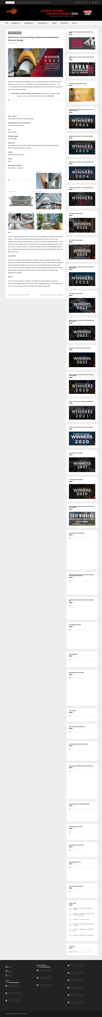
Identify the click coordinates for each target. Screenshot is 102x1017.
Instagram (9, 971)
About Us (74, 23)
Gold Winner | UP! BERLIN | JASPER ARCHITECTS (19, 295)
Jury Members (64, 23)
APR (9, 42)
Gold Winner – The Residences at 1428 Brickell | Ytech (83, 930)
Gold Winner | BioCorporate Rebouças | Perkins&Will (51, 295)
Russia (9, 161)
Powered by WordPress (10, 1013)
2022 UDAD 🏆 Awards (15, 32)
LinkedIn (9, 967)
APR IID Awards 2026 (42, 23)
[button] (75, 2)
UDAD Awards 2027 (28, 23)
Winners (54, 23)
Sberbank (22, 84)
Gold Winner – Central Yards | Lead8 (24, 2)
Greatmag (20, 1013)
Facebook (9, 976)
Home (7, 23)
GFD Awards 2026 (15, 23)
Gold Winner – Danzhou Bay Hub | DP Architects (83, 935)
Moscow (22, 154)
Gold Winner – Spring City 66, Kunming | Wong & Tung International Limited (83, 914)
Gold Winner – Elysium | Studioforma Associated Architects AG (83, 924)
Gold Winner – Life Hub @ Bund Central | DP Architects (82, 909)
